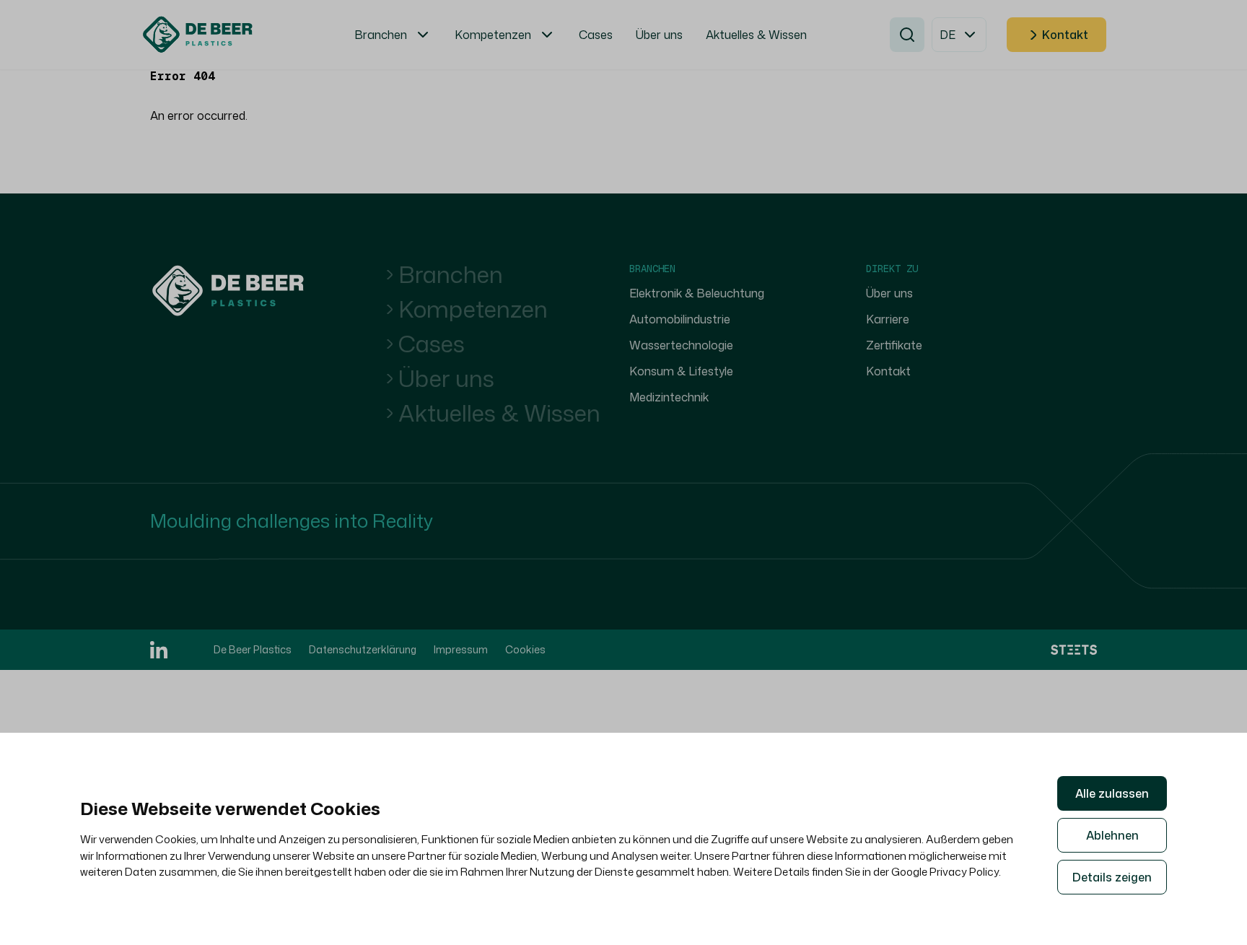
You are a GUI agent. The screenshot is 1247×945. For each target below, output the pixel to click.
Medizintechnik (669, 397)
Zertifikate (894, 345)
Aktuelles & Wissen (499, 412)
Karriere (887, 319)
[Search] (907, 34)
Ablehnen (1112, 835)
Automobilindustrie (679, 319)
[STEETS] (1074, 649)
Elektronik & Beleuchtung (696, 293)
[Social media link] (158, 649)
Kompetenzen (473, 309)
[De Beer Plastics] (197, 34)
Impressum (461, 649)
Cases (431, 343)
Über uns (446, 378)
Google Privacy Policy (945, 871)
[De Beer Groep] (228, 291)
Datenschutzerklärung (362, 649)
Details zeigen (1112, 877)
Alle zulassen (1112, 793)
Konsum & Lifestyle (681, 371)
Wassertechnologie (681, 345)
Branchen (450, 274)
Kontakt (1065, 35)
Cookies (525, 649)
